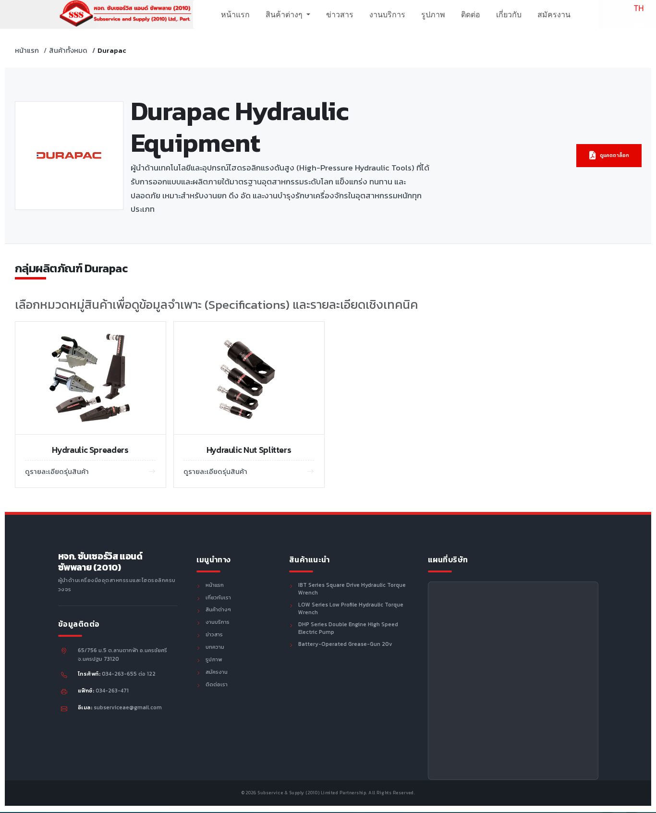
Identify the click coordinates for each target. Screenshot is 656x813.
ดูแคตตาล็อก (615, 155)
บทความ (215, 647)
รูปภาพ (433, 14)
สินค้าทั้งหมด (68, 50)
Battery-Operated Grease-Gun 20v (345, 644)
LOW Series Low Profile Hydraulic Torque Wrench (350, 609)
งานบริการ (387, 14)
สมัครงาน (554, 14)
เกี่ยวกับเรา (218, 598)
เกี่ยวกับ (509, 14)
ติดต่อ (470, 14)
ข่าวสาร (339, 14)
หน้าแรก (235, 14)
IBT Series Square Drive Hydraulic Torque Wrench (352, 589)
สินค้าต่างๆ (285, 14)
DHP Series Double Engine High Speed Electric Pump (348, 628)
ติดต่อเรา (217, 685)
